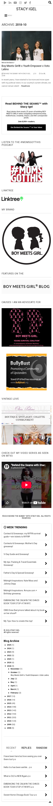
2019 (9, 663)
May (13, 682)
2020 (9, 659)
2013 (9, 710)
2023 (9, 652)
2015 (9, 703)
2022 (9, 655)
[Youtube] (15, 2)
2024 (9, 648)
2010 (9, 721)
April (13, 686)
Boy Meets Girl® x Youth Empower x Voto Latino (30, 675)
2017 (9, 696)
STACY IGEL (26, 9)
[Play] (5, 2)
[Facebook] (30, 2)
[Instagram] (20, 2)
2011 (9, 717)
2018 (9, 666)
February (15, 693)
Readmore (25, 86)
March (13, 689)
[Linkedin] (10, 2)
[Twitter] (25, 2)
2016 (9, 700)
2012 (9, 714)
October (14, 672)
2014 (9, 707)
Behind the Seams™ (8, 62)
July (13, 679)
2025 (9, 645)
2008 (9, 728)
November (15, 669)
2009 (9, 724)
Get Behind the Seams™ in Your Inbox (26, 127)
